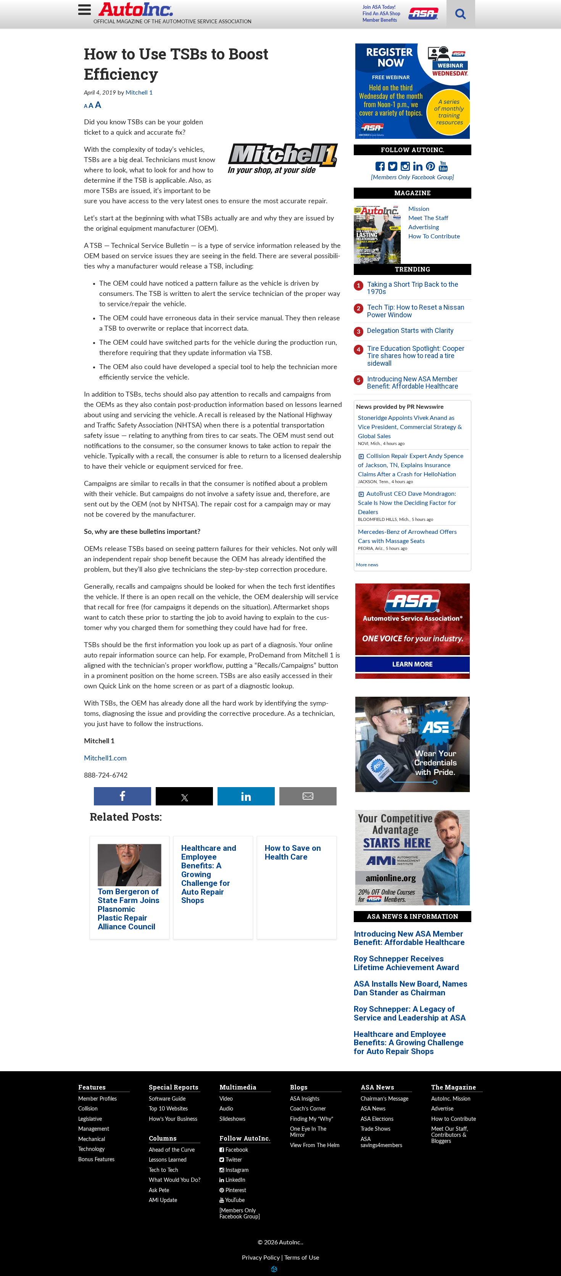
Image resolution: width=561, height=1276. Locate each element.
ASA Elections (377, 1119)
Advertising (423, 227)
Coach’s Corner (308, 1109)
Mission (418, 209)
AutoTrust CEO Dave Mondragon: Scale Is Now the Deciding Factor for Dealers (407, 503)
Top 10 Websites (168, 1109)
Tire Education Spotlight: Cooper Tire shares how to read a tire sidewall (415, 355)
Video (226, 1099)
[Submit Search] (461, 14)
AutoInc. (135, 9)
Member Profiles (97, 1099)
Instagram (236, 1170)
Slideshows (232, 1119)
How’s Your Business (173, 1119)
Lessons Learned (168, 1160)
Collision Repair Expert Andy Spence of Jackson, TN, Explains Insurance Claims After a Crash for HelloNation (410, 465)
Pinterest (235, 1190)
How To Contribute (434, 236)
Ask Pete (159, 1190)
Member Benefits (380, 20)
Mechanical (91, 1139)
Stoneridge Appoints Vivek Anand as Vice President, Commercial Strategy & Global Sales (410, 427)
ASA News (373, 1109)
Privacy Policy (261, 1258)
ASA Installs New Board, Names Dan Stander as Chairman (411, 988)
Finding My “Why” (311, 1119)
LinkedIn (234, 1180)
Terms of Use (301, 1258)
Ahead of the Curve (172, 1150)
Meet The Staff (428, 218)
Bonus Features (96, 1159)
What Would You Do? (174, 1180)
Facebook (236, 1150)
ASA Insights (304, 1099)
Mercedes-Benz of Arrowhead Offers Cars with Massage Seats (407, 536)
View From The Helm (315, 1145)
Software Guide (167, 1099)
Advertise (442, 1109)
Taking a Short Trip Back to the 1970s (412, 288)
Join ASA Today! (379, 7)
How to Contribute (453, 1119)
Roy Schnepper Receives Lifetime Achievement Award (406, 963)
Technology (91, 1149)
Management (93, 1129)
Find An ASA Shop (381, 13)
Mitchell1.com (105, 758)
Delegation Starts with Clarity (410, 330)
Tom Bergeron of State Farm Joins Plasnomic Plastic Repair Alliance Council (129, 909)
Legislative (90, 1119)
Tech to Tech (163, 1170)
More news (367, 564)
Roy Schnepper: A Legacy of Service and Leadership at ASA (410, 1013)
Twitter (233, 1160)
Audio (226, 1109)
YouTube (234, 1200)
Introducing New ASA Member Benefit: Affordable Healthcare (412, 383)
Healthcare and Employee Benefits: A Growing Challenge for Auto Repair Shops (208, 874)
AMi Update (163, 1200)
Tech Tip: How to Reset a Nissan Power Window (415, 311)
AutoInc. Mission (451, 1099)
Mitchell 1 (139, 93)
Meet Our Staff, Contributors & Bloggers (449, 1135)
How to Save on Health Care (293, 852)
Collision (88, 1109)
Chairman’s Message (384, 1099)
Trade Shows (375, 1129)
